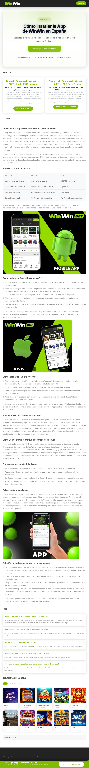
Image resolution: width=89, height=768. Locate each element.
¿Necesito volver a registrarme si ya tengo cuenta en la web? (26, 653)
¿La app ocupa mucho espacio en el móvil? (20, 642)
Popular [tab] (12, 683)
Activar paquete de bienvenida (66, 106)
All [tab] (5, 683)
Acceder (81, 3)
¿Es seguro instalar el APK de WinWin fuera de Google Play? (26, 616)
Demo (10, 697)
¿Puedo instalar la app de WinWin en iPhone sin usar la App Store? (28, 629)
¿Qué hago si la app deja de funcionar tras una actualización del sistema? (31, 664)
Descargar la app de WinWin (44, 49)
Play (10, 693)
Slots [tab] (20, 683)
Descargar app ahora (71, 764)
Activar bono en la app (23, 108)
